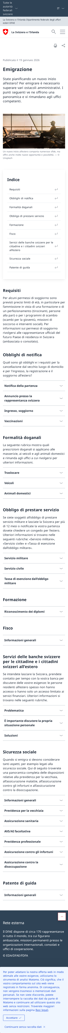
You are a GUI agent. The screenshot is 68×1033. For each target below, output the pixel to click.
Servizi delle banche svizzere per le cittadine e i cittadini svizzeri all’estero (31, 246)
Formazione (16, 225)
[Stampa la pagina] (55, 45)
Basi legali (42, 1010)
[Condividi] (63, 45)
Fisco (12, 233)
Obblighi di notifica (21, 198)
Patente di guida (19, 267)
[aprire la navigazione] (62, 31)
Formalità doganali (20, 207)
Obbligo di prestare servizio (26, 216)
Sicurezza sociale (19, 258)
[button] (62, 917)
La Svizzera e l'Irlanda (25, 32)
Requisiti (14, 189)
